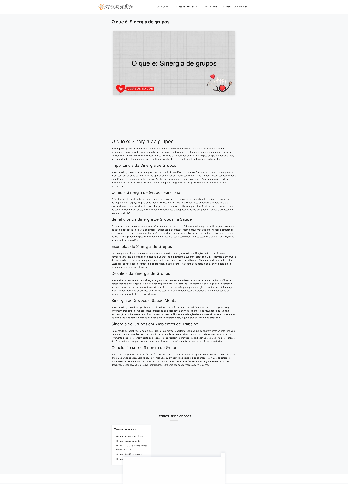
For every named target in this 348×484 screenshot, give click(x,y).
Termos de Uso (209, 6)
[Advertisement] (174, 118)
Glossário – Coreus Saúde (234, 6)
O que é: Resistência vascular (129, 454)
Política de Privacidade (186, 6)
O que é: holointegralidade (128, 441)
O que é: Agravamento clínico (129, 436)
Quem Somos (163, 6)
